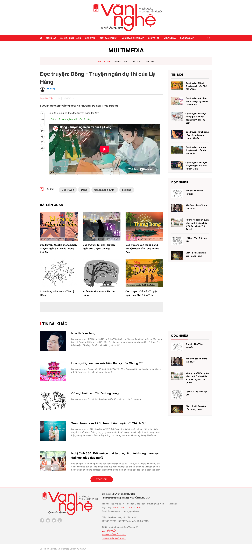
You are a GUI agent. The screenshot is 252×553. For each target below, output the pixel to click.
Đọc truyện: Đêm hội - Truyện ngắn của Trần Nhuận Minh (196, 165)
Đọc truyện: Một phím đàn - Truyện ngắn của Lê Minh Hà (197, 101)
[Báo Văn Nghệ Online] (126, 17)
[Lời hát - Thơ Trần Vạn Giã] (177, 241)
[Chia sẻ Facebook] (42, 136)
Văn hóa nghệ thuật (133, 38)
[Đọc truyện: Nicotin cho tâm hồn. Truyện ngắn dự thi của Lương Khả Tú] (59, 226)
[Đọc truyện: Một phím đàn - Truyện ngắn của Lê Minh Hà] (177, 101)
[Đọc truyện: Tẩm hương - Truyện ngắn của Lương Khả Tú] (177, 134)
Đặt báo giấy (187, 38)
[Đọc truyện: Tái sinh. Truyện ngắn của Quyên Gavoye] (101, 226)
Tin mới (177, 74)
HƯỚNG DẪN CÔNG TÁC (114, 534)
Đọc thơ (117, 61)
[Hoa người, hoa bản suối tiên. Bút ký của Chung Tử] (53, 371)
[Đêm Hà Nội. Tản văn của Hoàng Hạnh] (177, 255)
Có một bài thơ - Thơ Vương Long (95, 393)
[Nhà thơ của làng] (53, 341)
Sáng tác (90, 38)
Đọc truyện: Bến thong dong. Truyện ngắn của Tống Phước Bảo (142, 248)
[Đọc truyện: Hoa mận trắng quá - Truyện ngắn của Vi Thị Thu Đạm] (177, 116)
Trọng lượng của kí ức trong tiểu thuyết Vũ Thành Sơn (109, 423)
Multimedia (170, 38)
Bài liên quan (51, 205)
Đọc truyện (104, 61)
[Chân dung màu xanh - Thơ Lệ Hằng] (59, 273)
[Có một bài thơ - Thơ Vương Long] (53, 401)
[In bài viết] (42, 148)
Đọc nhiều (179, 182)
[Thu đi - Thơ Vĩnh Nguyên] (177, 193)
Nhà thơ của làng (83, 333)
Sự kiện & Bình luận (70, 38)
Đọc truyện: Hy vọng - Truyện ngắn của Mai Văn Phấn (196, 150)
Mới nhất (51, 38)
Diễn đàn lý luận (108, 38)
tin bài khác (54, 324)
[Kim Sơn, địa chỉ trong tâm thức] (177, 208)
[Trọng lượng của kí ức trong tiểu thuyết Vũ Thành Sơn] (53, 431)
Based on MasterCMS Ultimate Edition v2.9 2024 (63, 548)
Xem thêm (101, 479)
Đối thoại (136, 61)
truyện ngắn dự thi (104, 189)
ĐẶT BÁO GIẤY (109, 531)
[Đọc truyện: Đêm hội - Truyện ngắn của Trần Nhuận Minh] (177, 165)
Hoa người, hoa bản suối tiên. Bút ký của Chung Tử (107, 363)
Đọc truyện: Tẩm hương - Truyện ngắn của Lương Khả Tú (197, 135)
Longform (149, 61)
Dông (84, 189)
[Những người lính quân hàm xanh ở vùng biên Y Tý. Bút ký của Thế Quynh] (177, 222)
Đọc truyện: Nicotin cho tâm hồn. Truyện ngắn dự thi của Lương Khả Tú (58, 248)
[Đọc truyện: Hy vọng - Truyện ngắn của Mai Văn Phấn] (177, 150)
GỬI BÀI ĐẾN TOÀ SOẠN (114, 538)
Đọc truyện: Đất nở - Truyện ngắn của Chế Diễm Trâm (196, 86)
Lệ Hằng (126, 189)
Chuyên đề (153, 38)
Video (126, 61)
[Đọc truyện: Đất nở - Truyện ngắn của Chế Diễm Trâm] (144, 273)
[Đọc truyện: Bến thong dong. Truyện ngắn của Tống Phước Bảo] (144, 226)
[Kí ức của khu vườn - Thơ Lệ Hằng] (101, 273)
